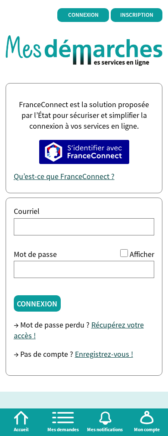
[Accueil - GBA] (84, 49)
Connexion (83, 15)
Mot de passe (35, 254)
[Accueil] (21, 417)
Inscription (136, 15)
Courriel (27, 211)
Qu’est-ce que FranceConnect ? (64, 176)
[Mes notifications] (105, 417)
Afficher (142, 254)
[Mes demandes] (63, 417)
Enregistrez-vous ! (104, 354)
